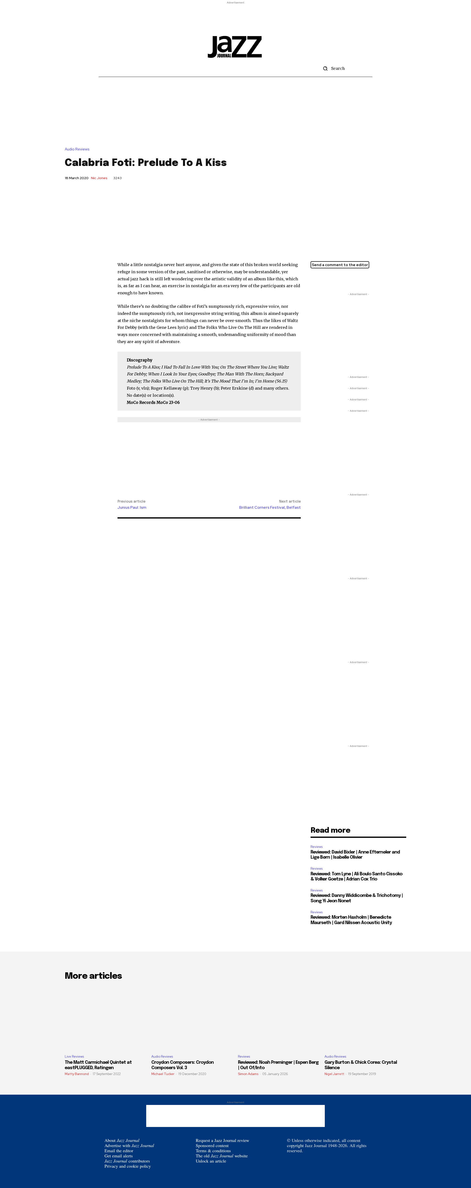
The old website (222, 1156)
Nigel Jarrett (334, 1074)
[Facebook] (327, 279)
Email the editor (119, 1150)
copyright (295, 1145)
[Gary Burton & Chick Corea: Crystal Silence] (365, 1018)
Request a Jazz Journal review (222, 1140)
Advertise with (129, 1145)
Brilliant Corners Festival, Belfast (270, 507)
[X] (315, 279)
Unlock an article (211, 1161)
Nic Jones (99, 178)
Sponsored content (212, 1145)
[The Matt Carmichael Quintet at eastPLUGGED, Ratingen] (105, 1018)
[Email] (338, 279)
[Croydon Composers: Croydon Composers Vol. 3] (192, 1018)
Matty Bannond (77, 1074)
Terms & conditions (213, 1150)
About (122, 1140)
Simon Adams (248, 1074)
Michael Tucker (162, 1074)
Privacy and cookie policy (128, 1166)
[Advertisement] (235, 16)
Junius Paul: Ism (132, 507)
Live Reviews (74, 1056)
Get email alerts (119, 1156)
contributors (127, 1161)
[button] (332, 68)
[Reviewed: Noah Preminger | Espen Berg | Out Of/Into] (279, 1018)
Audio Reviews (77, 149)
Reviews (317, 847)
